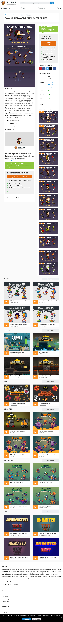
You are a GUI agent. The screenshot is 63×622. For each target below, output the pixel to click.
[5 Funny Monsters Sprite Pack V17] (17, 314)
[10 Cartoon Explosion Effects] (17, 393)
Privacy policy (36, 619)
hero (23, 15)
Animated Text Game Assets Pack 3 (48, 533)
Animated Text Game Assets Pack (47, 557)
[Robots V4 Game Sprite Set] (17, 444)
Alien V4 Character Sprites (45, 482)
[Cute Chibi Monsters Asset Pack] (46, 314)
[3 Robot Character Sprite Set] (17, 421)
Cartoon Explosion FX (44, 403)
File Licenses (5, 596)
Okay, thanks (26, 619)
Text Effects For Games (16, 535)
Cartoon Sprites (43, 302)
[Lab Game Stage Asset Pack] (17, 342)
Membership (6, 8)
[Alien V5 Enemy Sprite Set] (17, 472)
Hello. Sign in (43, 8)
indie (29, 15)
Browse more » (50, 279)
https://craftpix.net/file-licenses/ (18, 160)
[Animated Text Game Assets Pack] (46, 547)
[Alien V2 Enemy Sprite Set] (46, 496)
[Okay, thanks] (61, 618)
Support (25, 8)
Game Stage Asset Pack (45, 376)
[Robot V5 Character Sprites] (46, 421)
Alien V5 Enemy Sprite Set (16, 482)
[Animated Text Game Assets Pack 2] (17, 547)
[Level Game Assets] (46, 342)
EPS (49, 84)
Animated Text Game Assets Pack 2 (19, 557)
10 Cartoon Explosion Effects (17, 403)
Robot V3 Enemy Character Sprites (47, 454)
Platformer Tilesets (15, 353)
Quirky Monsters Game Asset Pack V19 (20, 301)
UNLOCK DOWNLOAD (20, 177)
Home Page (8, 15)
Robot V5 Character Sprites (46, 431)
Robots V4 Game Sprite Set (17, 454)
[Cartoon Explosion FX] (46, 393)
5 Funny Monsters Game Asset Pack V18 (48, 301)
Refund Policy (6, 599)
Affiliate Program (6, 610)
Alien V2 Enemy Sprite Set (45, 506)
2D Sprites (16, 15)
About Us (5, 612)
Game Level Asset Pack (16, 376)
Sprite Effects (14, 405)
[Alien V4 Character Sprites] (46, 472)
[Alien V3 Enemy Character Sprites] (17, 496)
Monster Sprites (14, 302)
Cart (60, 8)
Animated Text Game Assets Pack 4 (19, 533)
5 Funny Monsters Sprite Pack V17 (18, 324)
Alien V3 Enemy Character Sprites (18, 506)
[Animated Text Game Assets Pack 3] (46, 523)
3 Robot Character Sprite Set (17, 431)
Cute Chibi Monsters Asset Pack (47, 324)
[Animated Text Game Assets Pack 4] (17, 523)
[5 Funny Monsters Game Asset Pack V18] (46, 291)
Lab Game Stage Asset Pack (17, 352)
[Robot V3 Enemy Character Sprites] (46, 444)
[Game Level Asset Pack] (17, 366)
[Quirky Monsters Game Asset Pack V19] (17, 291)
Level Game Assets (43, 352)
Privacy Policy (6, 601)
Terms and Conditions (7, 594)
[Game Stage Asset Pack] (46, 366)
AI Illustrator (51, 82)
